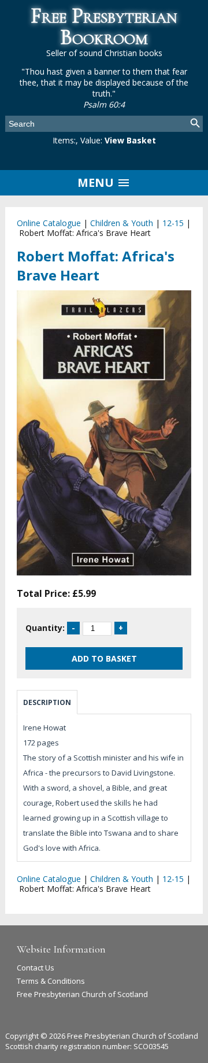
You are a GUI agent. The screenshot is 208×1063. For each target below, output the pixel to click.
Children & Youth (121, 222)
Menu (97, 182)
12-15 (173, 222)
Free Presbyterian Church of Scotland (82, 994)
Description (47, 702)
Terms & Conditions (51, 981)
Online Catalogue (49, 222)
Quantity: (45, 627)
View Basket (130, 140)
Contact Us (35, 967)
